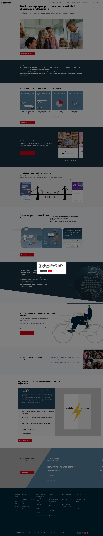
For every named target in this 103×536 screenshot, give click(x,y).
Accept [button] (50, 271)
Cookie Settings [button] (43, 271)
